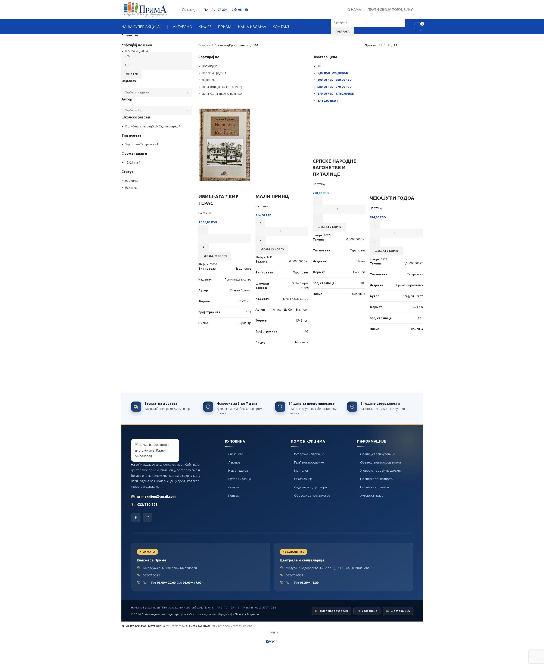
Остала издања (239, 479)
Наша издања (238, 470)
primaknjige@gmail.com (156, 496)
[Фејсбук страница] (135, 517)
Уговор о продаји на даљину (380, 470)
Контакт (234, 495)
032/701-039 (294, 575)
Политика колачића (374, 487)
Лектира (234, 462)
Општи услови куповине (377, 454)
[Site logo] (145, 9)
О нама (233, 487)
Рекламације (303, 479)
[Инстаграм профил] (147, 517)
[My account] (421, 9)
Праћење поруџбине (309, 462)
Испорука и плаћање (309, 454)
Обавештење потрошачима (380, 462)
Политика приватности (377, 479)
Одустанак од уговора (310, 487)
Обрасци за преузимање (312, 495)
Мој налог (301, 470)
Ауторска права (371, 495)
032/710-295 (147, 505)
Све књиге (235, 454)
